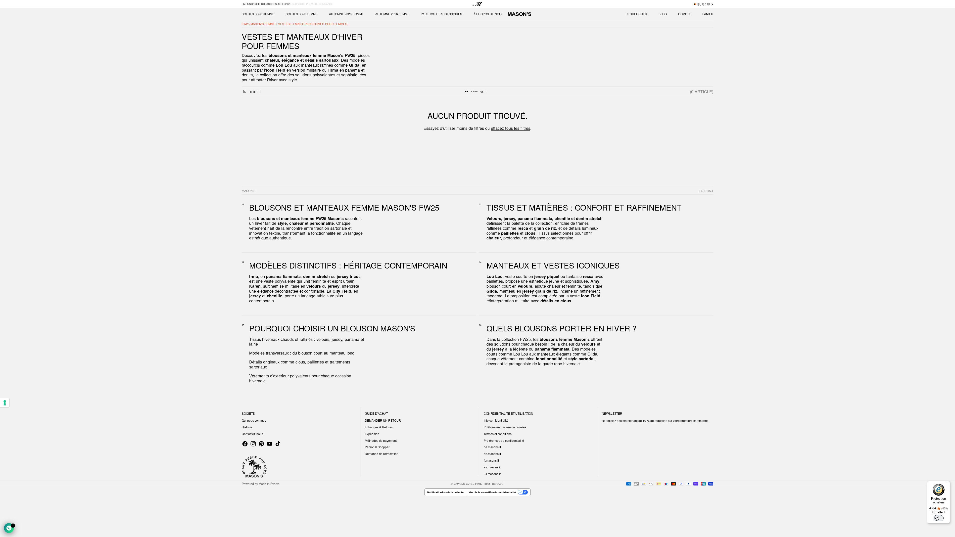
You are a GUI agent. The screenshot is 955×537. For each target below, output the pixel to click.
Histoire (247, 427)
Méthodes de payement (381, 440)
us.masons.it (492, 474)
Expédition (372, 434)
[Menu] (947, 484)
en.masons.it (492, 453)
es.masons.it (492, 467)
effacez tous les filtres (510, 128)
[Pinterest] (261, 444)
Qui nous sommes (254, 420)
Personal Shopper (377, 447)
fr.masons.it (491, 460)
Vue (483, 92)
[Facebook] (245, 444)
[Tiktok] (278, 444)
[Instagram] (253, 444)
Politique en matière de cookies (505, 427)
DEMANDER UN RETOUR (383, 420)
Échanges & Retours (379, 427)
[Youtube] (269, 444)
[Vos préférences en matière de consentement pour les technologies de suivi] (4, 402)
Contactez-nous (252, 434)
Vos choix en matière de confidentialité (492, 492)
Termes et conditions (498, 434)
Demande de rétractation (381, 453)
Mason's (467, 484)
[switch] (939, 518)
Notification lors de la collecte (445, 492)
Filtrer (254, 92)
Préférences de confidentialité (504, 440)
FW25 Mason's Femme (259, 24)
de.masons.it (492, 447)
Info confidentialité (496, 420)
